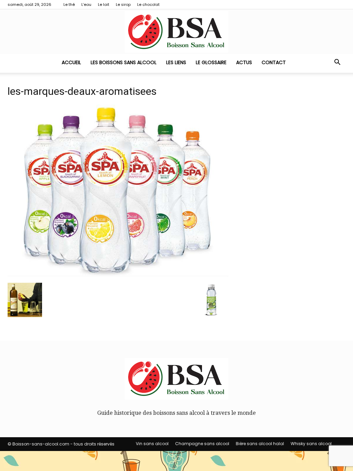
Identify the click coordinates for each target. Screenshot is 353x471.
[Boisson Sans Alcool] (176, 32)
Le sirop (123, 4)
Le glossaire (211, 62)
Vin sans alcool (152, 444)
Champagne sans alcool (202, 444)
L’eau (86, 4)
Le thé (69, 4)
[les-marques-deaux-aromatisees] (118, 275)
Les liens (176, 62)
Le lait (103, 4)
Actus (244, 62)
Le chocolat (148, 4)
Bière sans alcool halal (260, 444)
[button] (337, 63)
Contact (274, 62)
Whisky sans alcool (311, 444)
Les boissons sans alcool (124, 62)
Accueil (71, 62)
